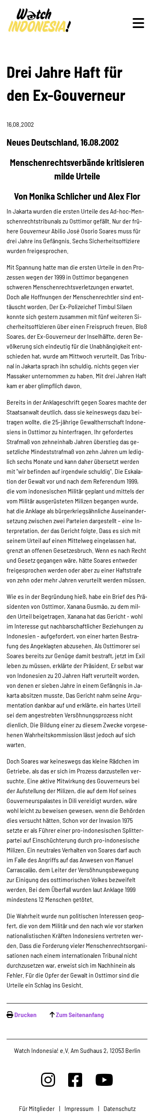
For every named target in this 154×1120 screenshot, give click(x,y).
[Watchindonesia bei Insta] (48, 1079)
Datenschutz (119, 1108)
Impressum (79, 1108)
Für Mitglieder (37, 1108)
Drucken (25, 1014)
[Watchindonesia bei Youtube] (104, 1079)
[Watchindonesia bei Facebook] (75, 1079)
